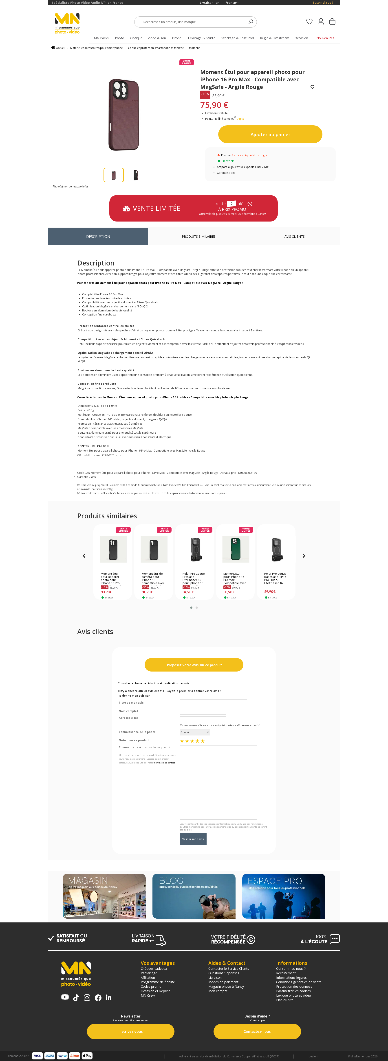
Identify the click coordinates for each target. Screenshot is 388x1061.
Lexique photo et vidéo (293, 995)
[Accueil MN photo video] (72, 24)
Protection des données (294, 986)
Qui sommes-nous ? (291, 968)
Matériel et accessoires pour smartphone (96, 48)
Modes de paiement (223, 982)
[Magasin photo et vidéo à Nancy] (104, 897)
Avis (294, 236)
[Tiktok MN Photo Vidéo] (76, 998)
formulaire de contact (164, 762)
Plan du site (284, 1000)
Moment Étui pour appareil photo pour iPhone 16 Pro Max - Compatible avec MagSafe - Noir (112, 578)
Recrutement (286, 973)
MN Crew (148, 995)
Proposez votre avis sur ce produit (194, 665)
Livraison (215, 977)
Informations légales (291, 977)
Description (98, 236)
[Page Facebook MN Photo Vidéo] (98, 998)
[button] (191, 607)
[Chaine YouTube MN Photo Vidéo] (65, 997)
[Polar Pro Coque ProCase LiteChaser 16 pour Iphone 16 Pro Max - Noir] (194, 549)
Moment (194, 48)
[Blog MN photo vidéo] (194, 897)
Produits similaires (199, 236)
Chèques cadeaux (154, 968)
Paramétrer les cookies (293, 991)
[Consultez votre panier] (332, 22)
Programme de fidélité (158, 982)
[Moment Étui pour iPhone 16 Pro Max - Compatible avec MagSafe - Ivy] (235, 549)
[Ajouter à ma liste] (312, 87)
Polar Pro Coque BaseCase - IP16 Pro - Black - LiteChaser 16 (275, 578)
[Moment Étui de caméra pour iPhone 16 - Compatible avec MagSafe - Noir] (153, 549)
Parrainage (149, 973)
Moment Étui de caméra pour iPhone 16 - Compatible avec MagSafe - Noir (153, 578)
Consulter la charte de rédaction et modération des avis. (154, 683)
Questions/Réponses (223, 973)
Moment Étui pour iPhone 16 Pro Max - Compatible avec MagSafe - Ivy (234, 578)
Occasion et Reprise (155, 991)
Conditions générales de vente (299, 982)
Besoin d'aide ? (323, 2)
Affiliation (148, 977)
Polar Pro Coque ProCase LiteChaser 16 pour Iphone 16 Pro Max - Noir (194, 578)
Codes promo (151, 986)
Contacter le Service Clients (228, 968)
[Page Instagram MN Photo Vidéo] (87, 998)
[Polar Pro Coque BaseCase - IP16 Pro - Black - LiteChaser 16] (276, 549)
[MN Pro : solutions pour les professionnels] (283, 897)
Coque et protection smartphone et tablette (156, 48)
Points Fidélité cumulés (219, 119)
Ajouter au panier (270, 134)
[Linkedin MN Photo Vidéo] (108, 997)
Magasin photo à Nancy (226, 986)
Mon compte (218, 991)
